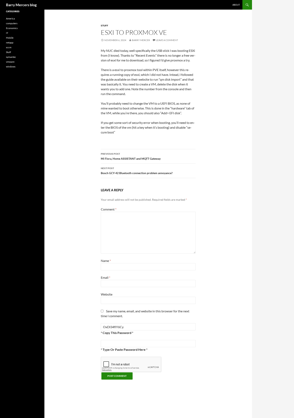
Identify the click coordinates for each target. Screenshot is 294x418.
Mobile (9, 37)
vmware (10, 61)
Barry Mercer (141, 40)
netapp (9, 42)
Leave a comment (167, 40)
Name (106, 261)
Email (105, 277)
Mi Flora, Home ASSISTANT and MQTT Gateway (131, 156)
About (236, 4)
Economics (12, 28)
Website (106, 294)
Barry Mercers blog (21, 5)
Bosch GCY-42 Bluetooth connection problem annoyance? (137, 171)
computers (11, 23)
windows (10, 66)
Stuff (104, 25)
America (10, 18)
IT (7, 32)
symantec (11, 56)
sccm (8, 47)
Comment (108, 209)
